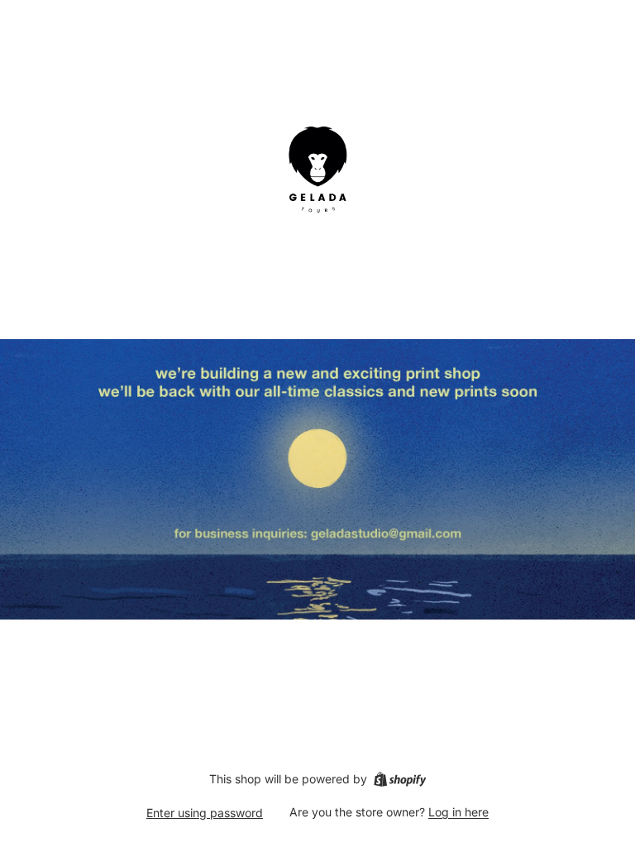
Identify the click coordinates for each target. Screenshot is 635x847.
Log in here (458, 812)
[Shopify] (400, 779)
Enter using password (204, 813)
